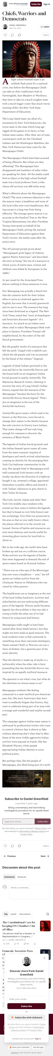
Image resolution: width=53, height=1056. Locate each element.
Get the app (38, 1047)
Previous (11, 856)
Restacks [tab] (22, 877)
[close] (44, 958)
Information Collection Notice (32, 831)
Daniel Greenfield (17, 25)
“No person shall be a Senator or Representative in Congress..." (18, 935)
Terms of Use (40, 828)
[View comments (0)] (12, 35)
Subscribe (36, 4)
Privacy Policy (36, 1030)
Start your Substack (20, 1047)
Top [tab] (6, 914)
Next (43, 856)
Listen (46, 26)
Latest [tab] (13, 914)
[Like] (5, 35)
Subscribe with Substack (28, 1017)
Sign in (47, 4)
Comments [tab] (9, 877)
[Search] (48, 914)
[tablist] (15, 877)
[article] (26, 933)
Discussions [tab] (24, 914)
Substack (14, 1052)
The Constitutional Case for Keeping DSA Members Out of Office (18, 926)
